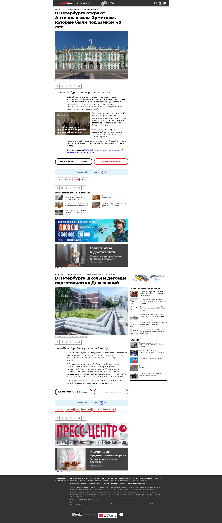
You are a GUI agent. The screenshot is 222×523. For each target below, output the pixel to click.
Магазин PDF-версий (109, 478)
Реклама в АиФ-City (140, 481)
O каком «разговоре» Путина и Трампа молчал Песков (150, 374)
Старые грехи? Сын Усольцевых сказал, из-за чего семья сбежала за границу (153, 301)
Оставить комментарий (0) (111, 161)
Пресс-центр (94, 478)
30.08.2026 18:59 (60, 274)
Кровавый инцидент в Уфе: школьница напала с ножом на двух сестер (152, 352)
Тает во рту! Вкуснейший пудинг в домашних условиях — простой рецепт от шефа (152, 293)
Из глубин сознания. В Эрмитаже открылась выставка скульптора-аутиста (77, 205)
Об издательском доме (79, 478)
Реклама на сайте (101, 481)
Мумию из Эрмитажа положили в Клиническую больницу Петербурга (114, 205)
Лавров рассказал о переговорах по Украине (152, 366)
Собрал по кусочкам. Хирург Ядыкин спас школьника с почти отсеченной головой (153, 309)
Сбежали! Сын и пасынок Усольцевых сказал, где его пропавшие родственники (153, 324)
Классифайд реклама (78, 483)
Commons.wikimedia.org (64, 81)
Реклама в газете (86, 481)
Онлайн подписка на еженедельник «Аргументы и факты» (140, 478)
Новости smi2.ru (62, 267)
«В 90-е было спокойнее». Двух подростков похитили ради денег (152, 315)
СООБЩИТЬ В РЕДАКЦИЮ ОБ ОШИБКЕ (132, 483)
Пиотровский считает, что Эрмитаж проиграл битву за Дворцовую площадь (75, 197)
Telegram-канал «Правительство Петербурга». (71, 337)
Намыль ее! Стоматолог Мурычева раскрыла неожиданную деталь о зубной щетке (152, 331)
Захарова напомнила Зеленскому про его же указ (151, 359)
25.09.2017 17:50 (60, 9)
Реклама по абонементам (120, 481)
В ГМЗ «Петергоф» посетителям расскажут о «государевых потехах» (76, 212)
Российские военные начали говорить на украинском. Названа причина (151, 344)
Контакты (73, 481)
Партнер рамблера (90, 514)
